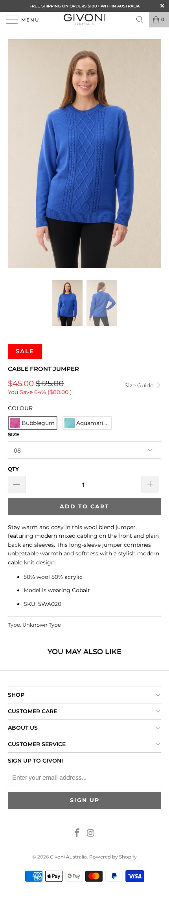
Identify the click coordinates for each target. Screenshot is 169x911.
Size (14, 434)
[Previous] (15, 153)
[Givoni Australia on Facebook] (77, 833)
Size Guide (140, 385)
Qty (13, 469)
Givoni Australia (68, 857)
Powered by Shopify (113, 857)
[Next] (154, 153)
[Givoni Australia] (84, 19)
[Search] (139, 19)
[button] (32, 423)
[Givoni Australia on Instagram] (91, 833)
